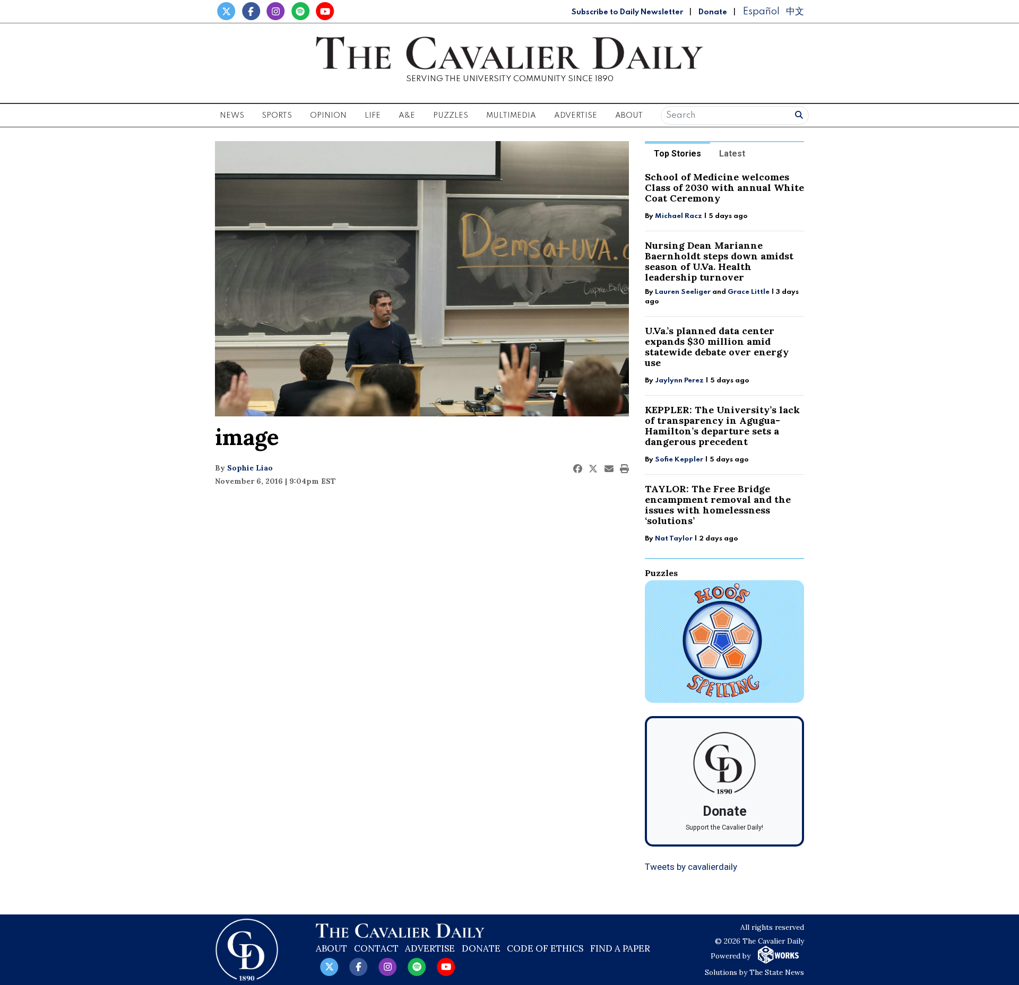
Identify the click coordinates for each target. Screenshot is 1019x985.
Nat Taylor (674, 538)
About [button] (629, 115)
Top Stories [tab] (677, 154)
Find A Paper (620, 948)
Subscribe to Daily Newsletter (627, 12)
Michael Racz (678, 216)
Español (761, 11)
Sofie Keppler (679, 459)
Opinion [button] (328, 115)
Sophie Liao (250, 468)
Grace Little (749, 292)
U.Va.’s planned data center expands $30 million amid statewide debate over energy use (717, 347)
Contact (376, 948)
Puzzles (450, 115)
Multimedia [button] (511, 115)
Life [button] (373, 115)
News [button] (232, 115)
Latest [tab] (732, 154)
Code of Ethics (545, 948)
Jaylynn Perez (679, 380)
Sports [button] (277, 115)
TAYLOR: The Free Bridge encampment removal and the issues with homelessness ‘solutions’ (718, 505)
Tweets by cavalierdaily (691, 866)
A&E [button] (407, 115)
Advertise (575, 115)
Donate (712, 12)
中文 (795, 11)
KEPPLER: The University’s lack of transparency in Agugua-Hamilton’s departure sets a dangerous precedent (722, 426)
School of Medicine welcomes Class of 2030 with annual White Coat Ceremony (724, 187)
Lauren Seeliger (683, 292)
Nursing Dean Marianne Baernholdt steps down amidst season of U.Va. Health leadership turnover (719, 261)
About (331, 948)
